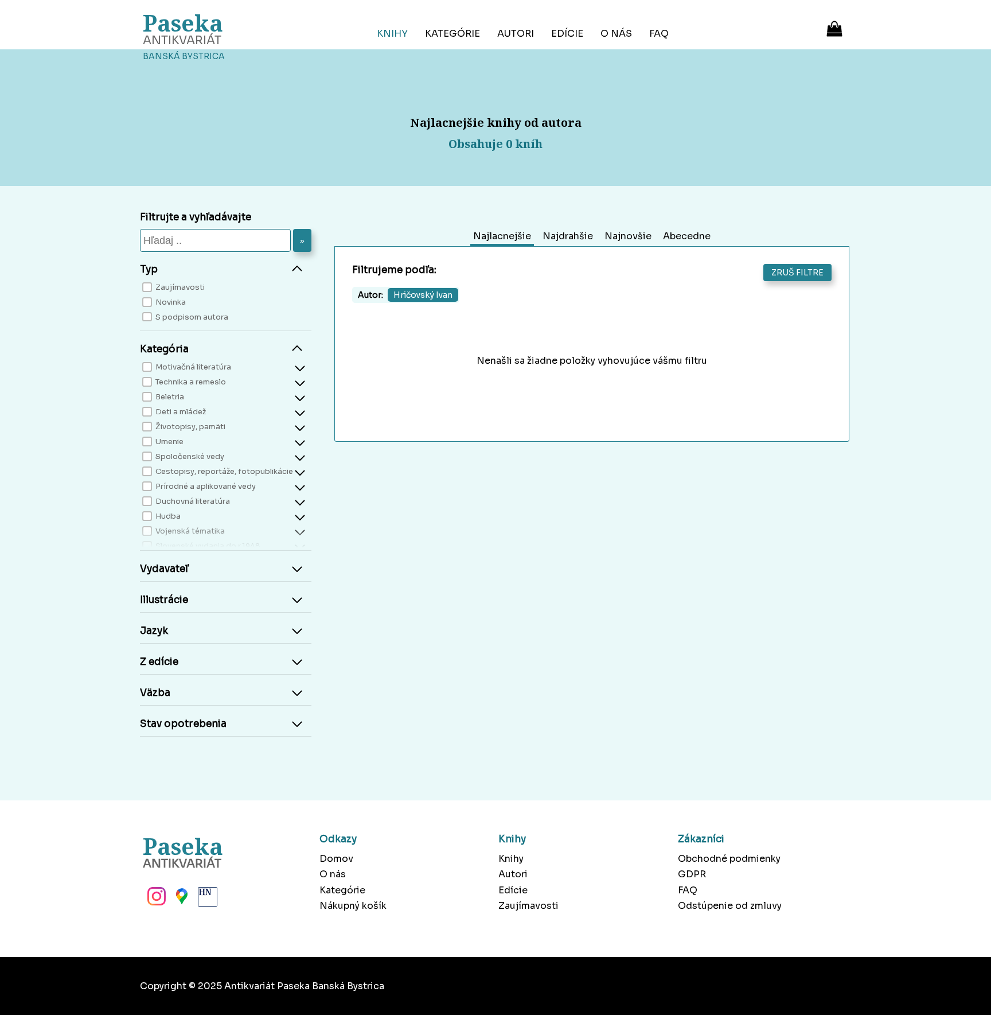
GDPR (692, 874)
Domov (336, 859)
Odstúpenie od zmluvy (730, 906)
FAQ (659, 34)
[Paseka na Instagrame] (155, 899)
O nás (616, 34)
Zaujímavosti (528, 906)
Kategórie (452, 34)
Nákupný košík (353, 906)
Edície (567, 34)
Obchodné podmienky (729, 859)
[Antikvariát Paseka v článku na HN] (206, 899)
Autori (515, 34)
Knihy (392, 34)
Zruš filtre (797, 272)
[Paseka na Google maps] (180, 899)
